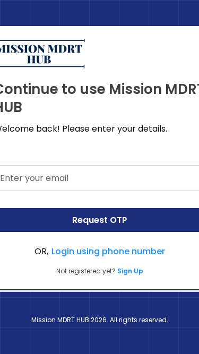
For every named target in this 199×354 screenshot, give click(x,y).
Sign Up (130, 270)
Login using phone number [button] (108, 251)
